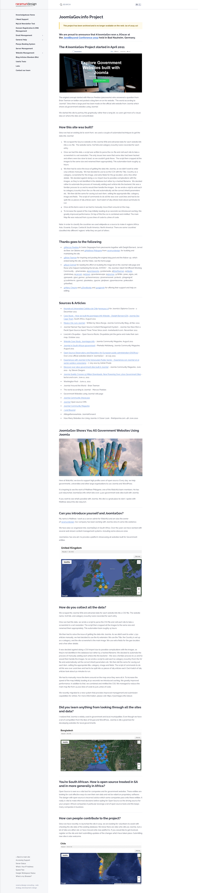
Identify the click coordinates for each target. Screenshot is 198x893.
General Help (21, 40)
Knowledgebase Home (25, 15)
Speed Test (20, 870)
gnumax (110, 274)
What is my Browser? (24, 876)
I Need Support (22, 19)
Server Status (21, 863)
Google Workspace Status (25, 873)
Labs (18, 66)
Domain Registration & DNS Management (27, 29)
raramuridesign (113, 250)
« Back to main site (23, 857)
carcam (79, 274)
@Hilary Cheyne (70, 288)
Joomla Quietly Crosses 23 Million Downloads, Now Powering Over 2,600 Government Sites (102, 374)
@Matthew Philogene (93, 250)
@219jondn (100, 288)
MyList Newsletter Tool (25, 24)
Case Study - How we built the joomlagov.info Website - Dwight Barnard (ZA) (96, 316)
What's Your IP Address (24, 867)
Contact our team (23, 70)
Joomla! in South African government (79, 345)
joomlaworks (93, 271)
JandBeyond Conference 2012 (80, 37)
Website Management (25, 53)
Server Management (24, 48)
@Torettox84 (86, 288)
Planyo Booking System (25, 44)
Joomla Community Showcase (77, 398)
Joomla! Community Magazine (77, 406)
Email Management (24, 35)
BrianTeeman (118, 271)
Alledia (129, 271)
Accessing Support (23, 860)
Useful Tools (21, 62)
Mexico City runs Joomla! (74, 323)
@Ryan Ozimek (70, 265)
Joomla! (67, 402)
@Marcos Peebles (71, 247)
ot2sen (87, 274)
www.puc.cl (104, 309)
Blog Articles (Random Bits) (27, 57)
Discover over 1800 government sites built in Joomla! (86, 367)
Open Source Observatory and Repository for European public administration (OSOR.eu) (101, 353)
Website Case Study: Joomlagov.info (79, 341)
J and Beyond (69, 410)
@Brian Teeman (70, 258)
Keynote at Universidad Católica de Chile (81, 309)
